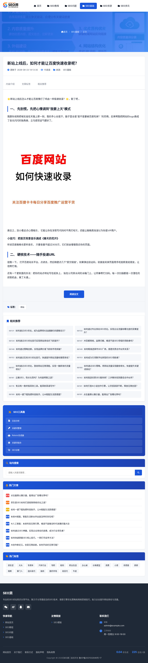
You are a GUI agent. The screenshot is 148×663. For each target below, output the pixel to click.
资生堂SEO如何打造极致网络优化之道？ (26, 502)
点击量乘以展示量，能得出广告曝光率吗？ (27, 495)
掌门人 (20, 571)
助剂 (62, 565)
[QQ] (21, 607)
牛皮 (75, 571)
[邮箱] (28, 607)
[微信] (6, 607)
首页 (39, 5)
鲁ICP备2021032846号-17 (90, 658)
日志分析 (16, 421)
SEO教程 (54, 5)
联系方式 (29, 652)
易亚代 (65, 571)
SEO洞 (66, 658)
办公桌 (85, 565)
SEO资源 (107, 5)
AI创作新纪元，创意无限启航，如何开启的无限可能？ (32, 545)
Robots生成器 (18, 435)
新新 (136, 565)
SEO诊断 (16, 450)
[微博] (13, 607)
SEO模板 (58, 622)
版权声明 (40, 652)
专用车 (30, 565)
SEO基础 (89, 5)
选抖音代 (31, 571)
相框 (10, 571)
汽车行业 (42, 565)
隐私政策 (51, 652)
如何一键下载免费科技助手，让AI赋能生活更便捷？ (31, 509)
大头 (21, 565)
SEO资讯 (125, 5)
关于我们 (18, 652)
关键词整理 (16, 428)
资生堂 (11, 565)
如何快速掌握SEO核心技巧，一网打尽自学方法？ (30, 537)
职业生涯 (73, 565)
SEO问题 (72, 5)
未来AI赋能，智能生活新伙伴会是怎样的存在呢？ (30, 516)
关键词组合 (16, 442)
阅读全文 (74, 294)
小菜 (116, 565)
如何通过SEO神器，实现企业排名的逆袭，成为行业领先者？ (35, 530)
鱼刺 (42, 571)
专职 (53, 565)
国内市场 (53, 571)
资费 (107, 565)
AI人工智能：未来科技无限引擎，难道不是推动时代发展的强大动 (37, 523)
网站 (22, 307)
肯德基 (126, 565)
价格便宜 (96, 565)
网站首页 (9, 622)
